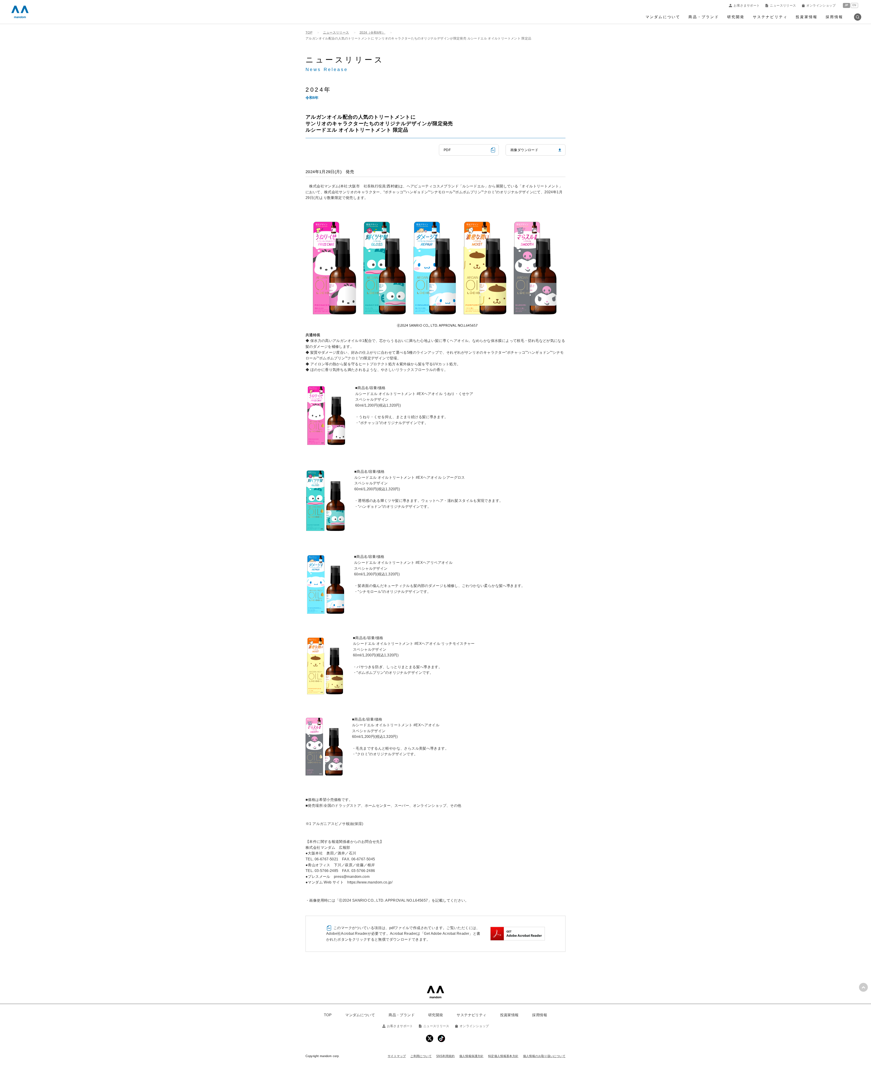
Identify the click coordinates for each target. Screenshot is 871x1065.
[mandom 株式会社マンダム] (435, 992)
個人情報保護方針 (471, 1056)
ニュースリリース (783, 5)
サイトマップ (397, 1056)
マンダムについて (663, 17)
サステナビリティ (770, 17)
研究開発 (736, 17)
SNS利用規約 (445, 1056)
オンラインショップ (821, 5)
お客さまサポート (747, 5)
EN (854, 5)
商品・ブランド (703, 17)
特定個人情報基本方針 (503, 1056)
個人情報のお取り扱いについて (544, 1056)
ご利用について (421, 1056)
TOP (328, 1015)
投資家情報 (806, 17)
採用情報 (834, 17)
